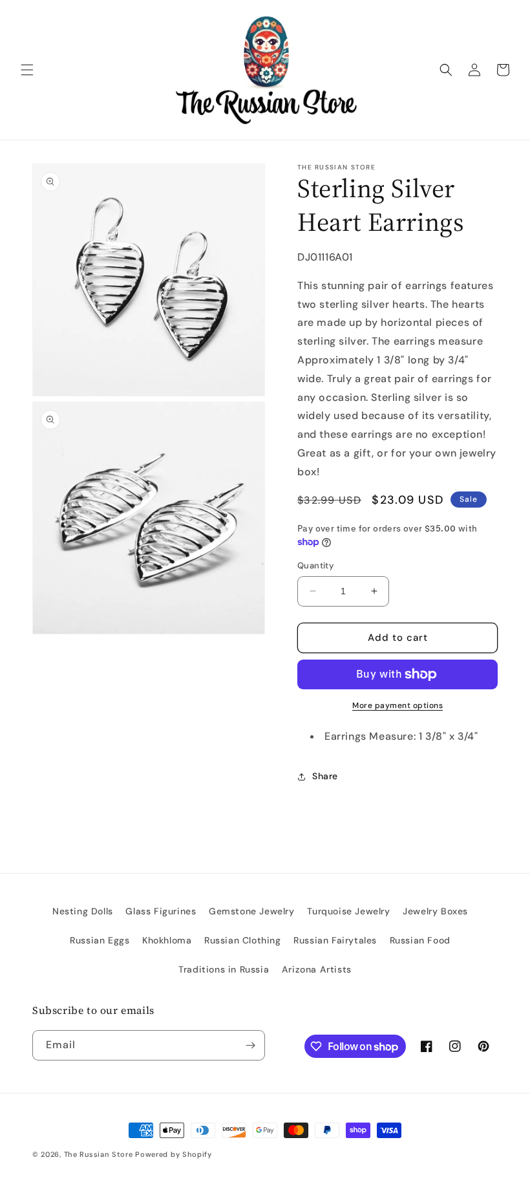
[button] (27, 70)
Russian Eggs (99, 940)
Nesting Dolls (82, 911)
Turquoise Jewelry (348, 911)
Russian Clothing (242, 940)
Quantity (315, 565)
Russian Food (420, 940)
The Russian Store (98, 1154)
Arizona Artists (317, 969)
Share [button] (325, 776)
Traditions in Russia (223, 969)
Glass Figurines (160, 911)
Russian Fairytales (335, 940)
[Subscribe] (250, 1045)
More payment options (397, 705)
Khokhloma (166, 940)
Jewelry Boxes (435, 911)
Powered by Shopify (173, 1154)
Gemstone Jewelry (252, 911)
